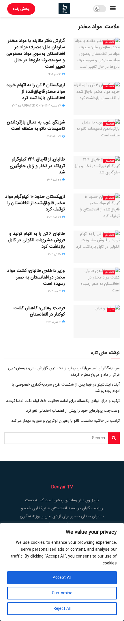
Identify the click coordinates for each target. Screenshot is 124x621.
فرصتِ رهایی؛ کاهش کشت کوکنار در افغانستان (39, 311)
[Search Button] (114, 438)
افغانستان (109, 42)
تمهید (111, 310)
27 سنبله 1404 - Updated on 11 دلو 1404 (37, 106)
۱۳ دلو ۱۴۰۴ (55, 74)
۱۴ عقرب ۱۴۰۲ (54, 322)
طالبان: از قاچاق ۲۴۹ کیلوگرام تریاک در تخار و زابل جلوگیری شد (37, 166)
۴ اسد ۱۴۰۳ (55, 291)
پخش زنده (21, 9)
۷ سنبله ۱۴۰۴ (54, 136)
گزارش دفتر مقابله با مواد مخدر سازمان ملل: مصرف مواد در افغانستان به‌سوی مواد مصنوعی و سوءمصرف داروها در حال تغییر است (35, 53)
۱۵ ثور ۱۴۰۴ (55, 254)
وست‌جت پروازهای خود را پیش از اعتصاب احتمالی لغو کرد (73, 410)
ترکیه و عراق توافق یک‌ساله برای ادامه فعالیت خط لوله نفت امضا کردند (63, 401)
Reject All (62, 608)
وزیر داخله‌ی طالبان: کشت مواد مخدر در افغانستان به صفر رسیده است (36, 277)
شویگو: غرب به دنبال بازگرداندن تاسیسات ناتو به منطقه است (36, 125)
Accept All (62, 577)
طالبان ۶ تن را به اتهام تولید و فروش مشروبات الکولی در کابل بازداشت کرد (36, 240)
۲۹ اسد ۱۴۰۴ (54, 180)
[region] (62, 572)
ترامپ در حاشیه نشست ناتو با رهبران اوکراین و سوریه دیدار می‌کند (65, 420)
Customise (62, 593)
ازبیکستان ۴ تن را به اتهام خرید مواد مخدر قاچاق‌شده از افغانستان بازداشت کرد (35, 91)
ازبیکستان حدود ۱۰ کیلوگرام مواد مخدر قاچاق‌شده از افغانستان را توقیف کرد (35, 203)
